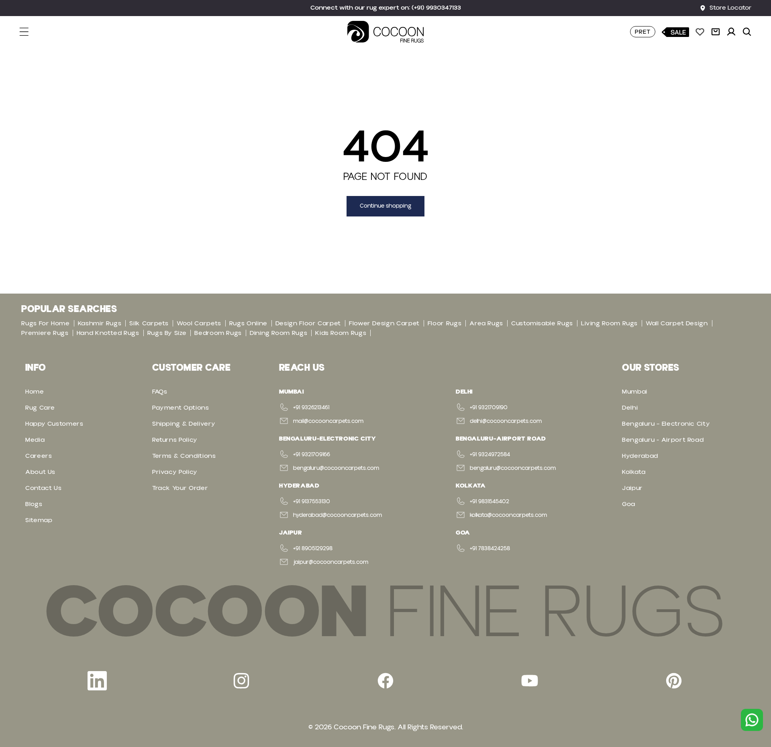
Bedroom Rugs (218, 333)
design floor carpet (308, 323)
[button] (29, 32)
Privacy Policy (175, 471)
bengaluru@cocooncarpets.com (336, 468)
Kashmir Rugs (100, 323)
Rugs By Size (167, 333)
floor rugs (444, 323)
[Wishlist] (700, 32)
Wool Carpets (199, 323)
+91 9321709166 (311, 455)
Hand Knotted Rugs (108, 333)
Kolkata (633, 471)
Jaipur (632, 488)
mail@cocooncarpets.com (328, 421)
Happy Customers (54, 423)
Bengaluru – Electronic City (666, 423)
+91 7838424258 (490, 549)
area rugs (486, 323)
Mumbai (634, 391)
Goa (628, 504)
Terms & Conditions (184, 455)
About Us (40, 471)
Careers (38, 455)
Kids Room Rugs (340, 333)
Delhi (630, 407)
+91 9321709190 (489, 408)
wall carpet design (677, 323)
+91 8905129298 (312, 549)
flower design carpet (384, 323)
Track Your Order (180, 488)
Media (35, 439)
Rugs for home (45, 323)
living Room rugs (609, 323)
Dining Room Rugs (278, 333)
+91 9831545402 (489, 502)
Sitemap (38, 520)
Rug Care (40, 407)
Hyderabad (640, 455)
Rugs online (248, 323)
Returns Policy (175, 439)
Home (34, 391)
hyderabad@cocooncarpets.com (337, 515)
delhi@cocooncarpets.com (506, 421)
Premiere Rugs (44, 333)
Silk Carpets (149, 323)
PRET (643, 31)
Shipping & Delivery (184, 423)
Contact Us (43, 488)
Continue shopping (385, 206)
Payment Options (180, 407)
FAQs (159, 391)
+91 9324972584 (490, 455)
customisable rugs (542, 323)
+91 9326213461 (311, 408)
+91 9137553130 (311, 502)
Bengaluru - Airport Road (663, 439)
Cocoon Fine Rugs (364, 727)
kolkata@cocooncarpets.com (508, 515)
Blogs (33, 504)
